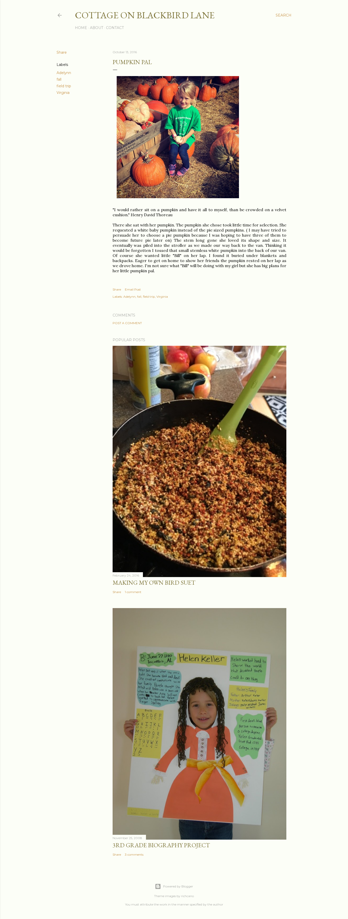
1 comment (133, 592)
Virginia (63, 92)
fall (59, 79)
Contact (115, 27)
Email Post (133, 289)
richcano (187, 896)
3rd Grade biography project (161, 845)
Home (81, 27)
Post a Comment (127, 323)
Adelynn (64, 72)
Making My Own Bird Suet (154, 582)
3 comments (134, 854)
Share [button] (62, 52)
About (96, 27)
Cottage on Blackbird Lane (145, 15)
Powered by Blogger (178, 886)
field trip (64, 86)
